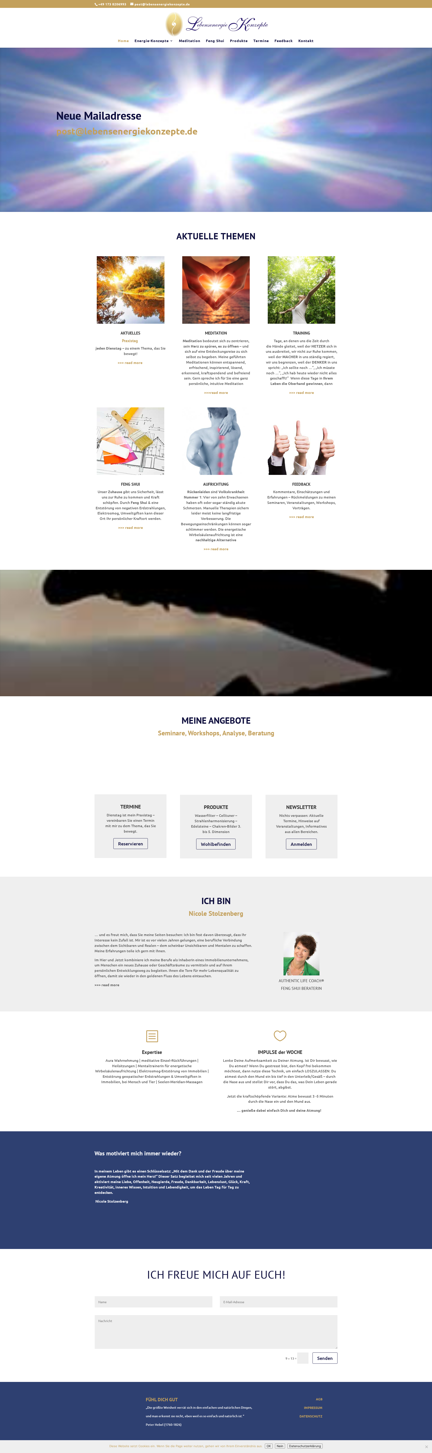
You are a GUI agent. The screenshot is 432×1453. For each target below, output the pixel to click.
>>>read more (216, 392)
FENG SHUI (130, 484)
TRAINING (301, 333)
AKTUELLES (130, 333)
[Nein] (426, 1446)
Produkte (239, 41)
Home (123, 41)
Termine (261, 41)
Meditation (189, 41)
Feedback (283, 41)
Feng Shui (215, 41)
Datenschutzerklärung (305, 1446)
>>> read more (130, 362)
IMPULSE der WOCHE (280, 1052)
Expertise (152, 1052)
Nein (280, 1446)
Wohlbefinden (216, 844)
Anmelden (301, 844)
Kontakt (306, 41)
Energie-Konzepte (152, 41)
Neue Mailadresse (98, 115)
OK (269, 1446)
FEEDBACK (301, 484)
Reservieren (130, 844)
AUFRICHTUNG (216, 484)
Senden (325, 1358)
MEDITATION (216, 333)
